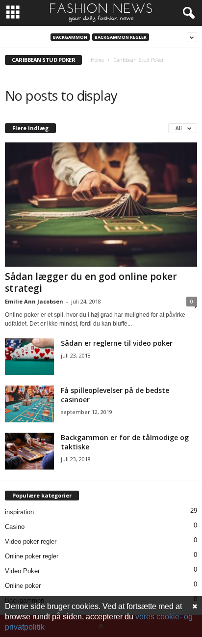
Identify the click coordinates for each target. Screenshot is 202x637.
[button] (187, 13)
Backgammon (70, 37)
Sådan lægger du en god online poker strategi (91, 282)
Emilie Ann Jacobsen (34, 301)
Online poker (23, 585)
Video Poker (22, 571)
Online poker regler (31, 556)
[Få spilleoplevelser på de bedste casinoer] (29, 404)
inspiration (19, 512)
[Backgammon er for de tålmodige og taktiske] (29, 451)
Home (97, 59)
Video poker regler (30, 541)
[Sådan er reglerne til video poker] (29, 356)
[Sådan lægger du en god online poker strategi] (101, 204)
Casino (15, 526)
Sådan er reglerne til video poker (117, 343)
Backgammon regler (121, 37)
